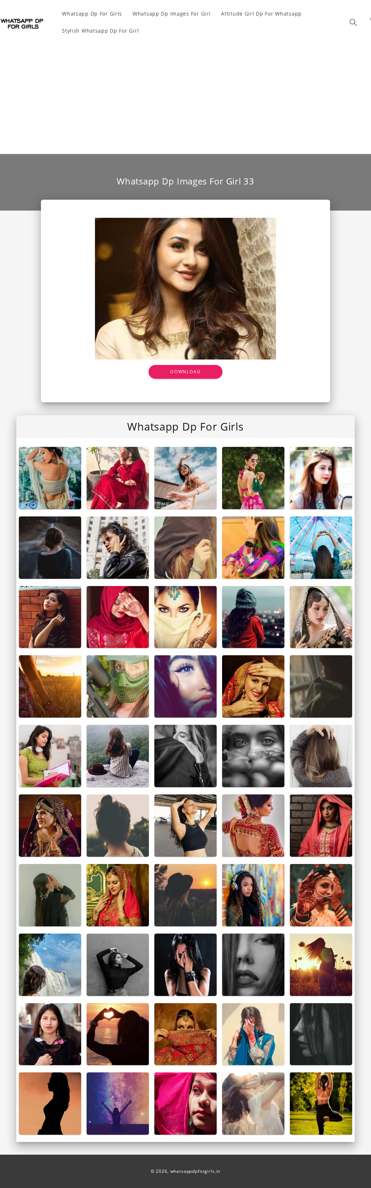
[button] (353, 22)
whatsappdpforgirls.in (195, 1171)
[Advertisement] (185, 94)
